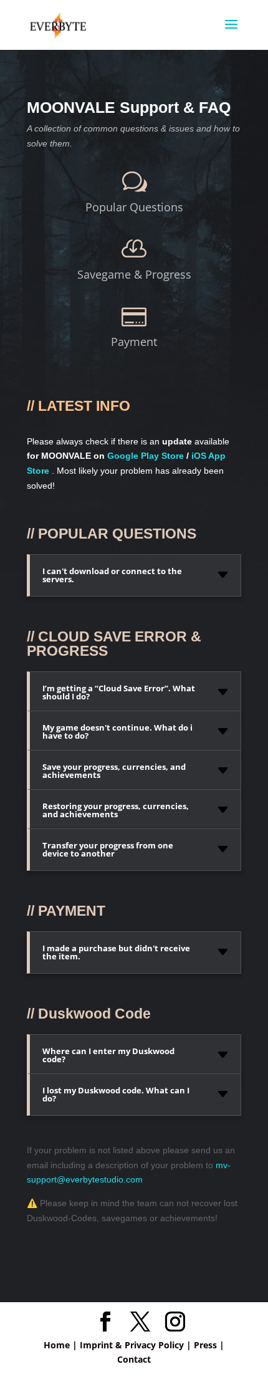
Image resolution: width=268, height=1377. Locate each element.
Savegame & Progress (134, 274)
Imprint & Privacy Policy (132, 1345)
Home (57, 1345)
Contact (134, 1359)
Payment (134, 341)
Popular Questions (134, 206)
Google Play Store (145, 456)
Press (205, 1345)
